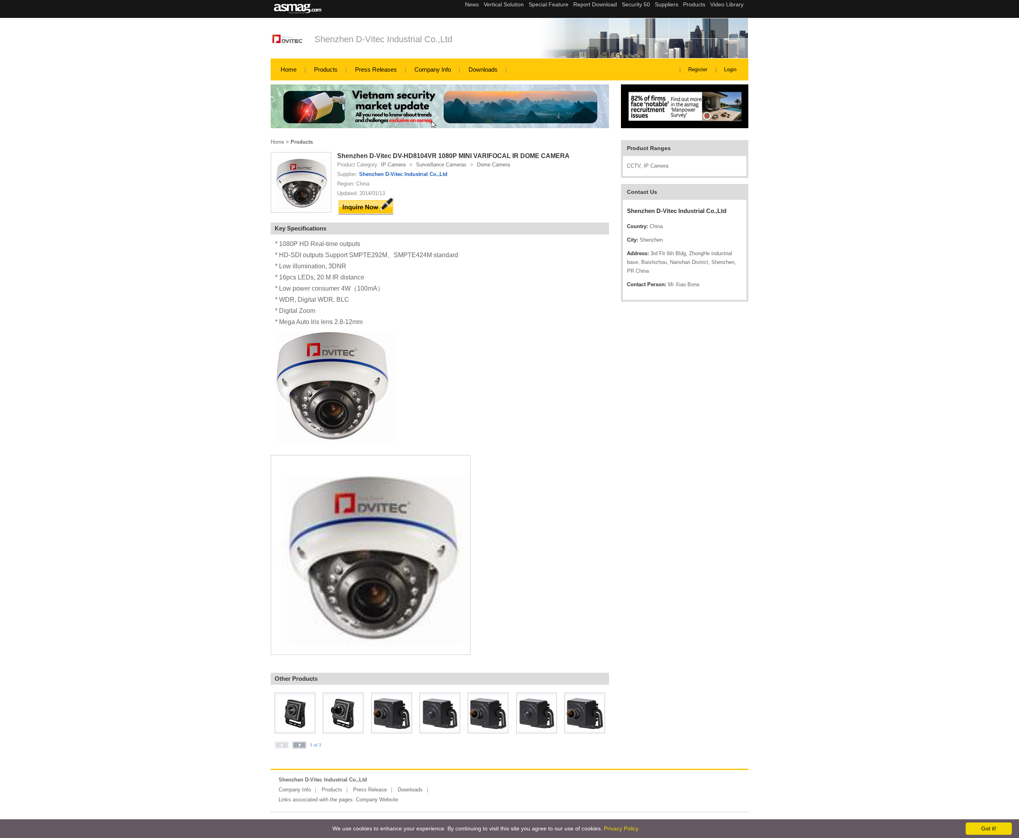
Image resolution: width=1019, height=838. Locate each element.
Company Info (432, 69)
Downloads (483, 69)
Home (289, 69)
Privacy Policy (621, 828)
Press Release (370, 790)
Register (697, 69)
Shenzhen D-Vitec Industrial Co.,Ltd (383, 39)
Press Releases (376, 69)
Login (730, 69)
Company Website (377, 800)
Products (326, 69)
